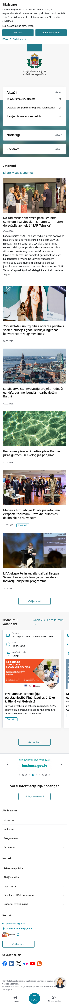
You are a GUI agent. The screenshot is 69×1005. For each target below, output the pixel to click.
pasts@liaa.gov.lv (15, 923)
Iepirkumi (9, 829)
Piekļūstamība (11, 877)
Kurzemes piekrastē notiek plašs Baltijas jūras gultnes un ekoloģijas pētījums (31, 453)
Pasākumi (22, 525)
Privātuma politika (13, 868)
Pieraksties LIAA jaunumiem (19, 895)
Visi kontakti (18, 944)
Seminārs (11, 719)
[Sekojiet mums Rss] (39, 963)
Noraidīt (18, 32)
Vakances (9, 820)
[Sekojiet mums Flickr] (25, 963)
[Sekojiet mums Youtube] (32, 963)
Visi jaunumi (34, 601)
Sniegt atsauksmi (34, 796)
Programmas (11, 838)
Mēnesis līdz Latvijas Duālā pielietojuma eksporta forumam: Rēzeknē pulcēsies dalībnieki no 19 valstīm (31, 514)
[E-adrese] (8, 934)
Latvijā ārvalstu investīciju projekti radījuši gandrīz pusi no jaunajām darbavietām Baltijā (33, 392)
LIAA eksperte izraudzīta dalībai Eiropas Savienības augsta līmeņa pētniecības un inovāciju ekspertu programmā (31, 577)
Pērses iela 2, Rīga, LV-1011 (21, 928)
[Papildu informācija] (18, 934)
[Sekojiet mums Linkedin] (11, 963)
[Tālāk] (61, 763)
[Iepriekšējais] (7, 763)
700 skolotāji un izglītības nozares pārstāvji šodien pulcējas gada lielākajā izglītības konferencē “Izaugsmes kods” (33, 330)
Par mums (9, 847)
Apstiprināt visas (51, 32)
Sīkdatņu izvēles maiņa (16, 903)
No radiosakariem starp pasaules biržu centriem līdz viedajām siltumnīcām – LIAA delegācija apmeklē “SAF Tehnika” (33, 221)
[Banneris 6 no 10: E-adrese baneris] (34, 763)
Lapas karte (10, 886)
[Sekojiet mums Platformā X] (18, 963)
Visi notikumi (34, 742)
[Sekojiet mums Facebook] (4, 963)
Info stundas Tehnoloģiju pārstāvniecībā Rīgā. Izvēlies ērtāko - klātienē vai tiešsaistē (31, 697)
